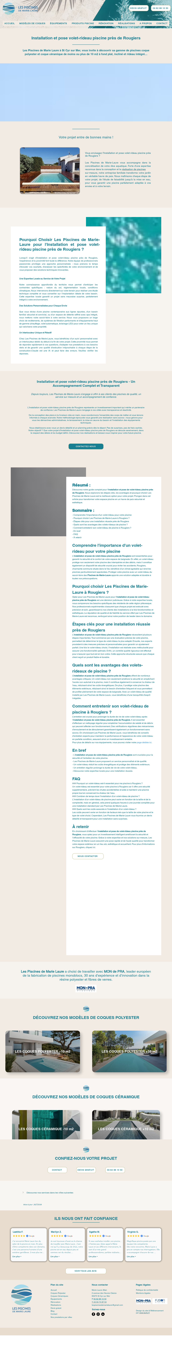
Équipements (56, 1299)
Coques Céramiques (59, 1296)
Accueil (54, 1290)
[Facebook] (93, 1314)
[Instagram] (98, 1314)
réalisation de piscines (134, 169)
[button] (32, 23)
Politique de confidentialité (147, 1290)
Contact (54, 1314)
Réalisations (56, 1305)
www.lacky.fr (144, 1313)
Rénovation (55, 1302)
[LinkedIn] (103, 1314)
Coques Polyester (58, 1293)
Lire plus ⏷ (16, 1256)
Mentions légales (143, 1293)
